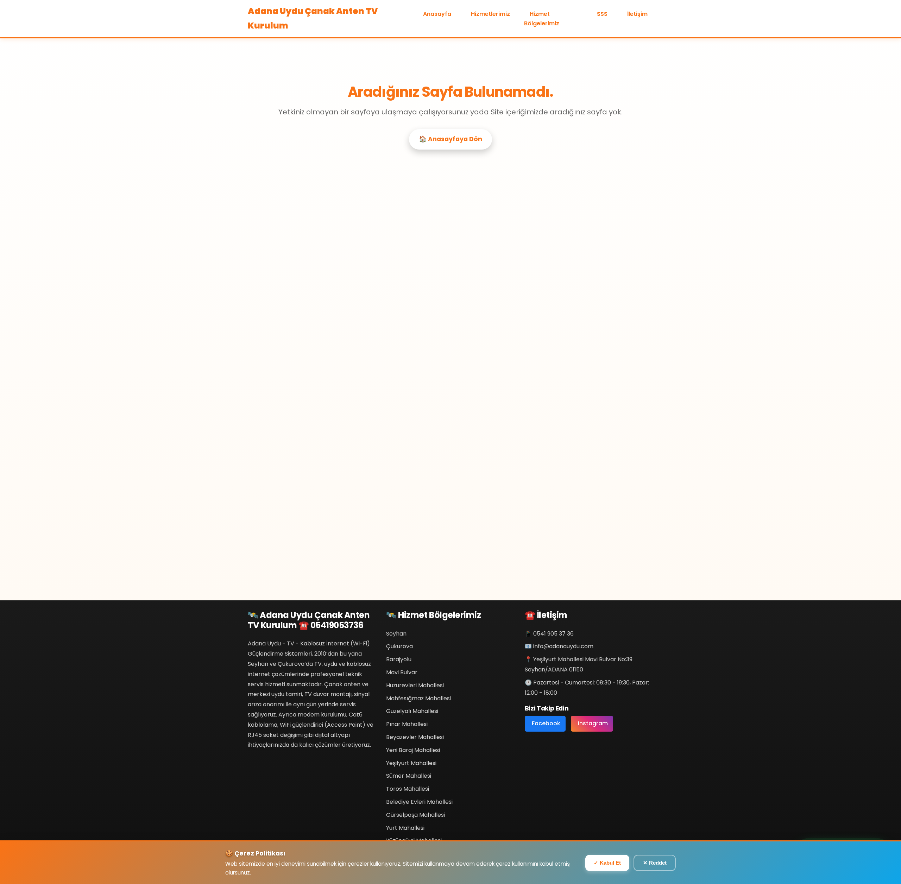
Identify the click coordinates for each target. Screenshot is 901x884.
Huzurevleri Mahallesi (415, 685)
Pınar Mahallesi (407, 724)
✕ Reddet (655, 863)
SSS (602, 14)
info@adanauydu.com (563, 646)
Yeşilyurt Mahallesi (411, 763)
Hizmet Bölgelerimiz (541, 18)
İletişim (637, 14)
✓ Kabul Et (607, 863)
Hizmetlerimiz (490, 14)
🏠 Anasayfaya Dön (450, 139)
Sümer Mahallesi (408, 776)
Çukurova (399, 646)
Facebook (546, 723)
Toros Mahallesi (407, 789)
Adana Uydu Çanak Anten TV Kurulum (313, 18)
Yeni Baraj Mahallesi (413, 750)
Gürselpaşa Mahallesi (415, 815)
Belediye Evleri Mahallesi (419, 802)
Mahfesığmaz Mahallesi (418, 698)
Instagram (593, 723)
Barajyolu (398, 659)
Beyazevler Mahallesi (415, 737)
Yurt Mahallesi (405, 828)
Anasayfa (437, 14)
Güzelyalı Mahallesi (412, 711)
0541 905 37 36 (553, 634)
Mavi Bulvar (401, 672)
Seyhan (396, 634)
